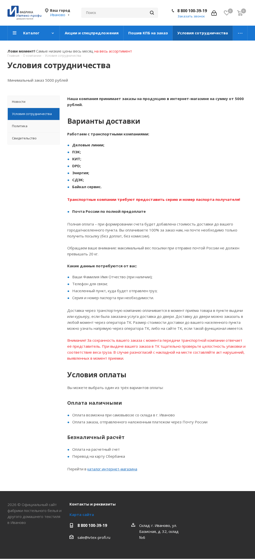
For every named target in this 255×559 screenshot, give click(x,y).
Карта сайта (81, 514)
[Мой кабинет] (214, 13)
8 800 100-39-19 (192, 10)
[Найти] (152, 13)
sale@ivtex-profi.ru (93, 537)
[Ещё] (240, 33)
